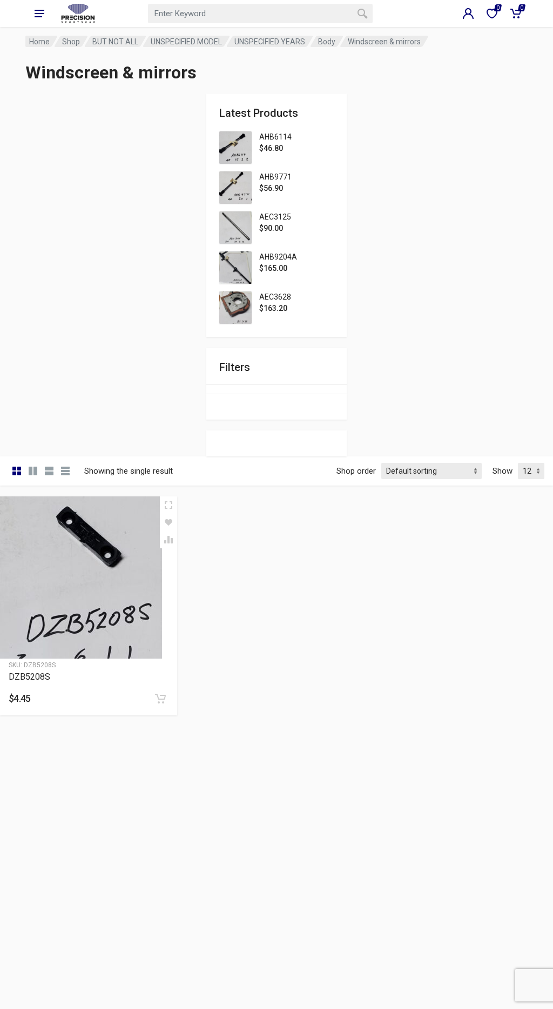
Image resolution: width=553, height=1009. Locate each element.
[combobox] (260, 13)
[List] (49, 471)
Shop (71, 41)
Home (39, 41)
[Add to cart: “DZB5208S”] (160, 698)
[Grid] (17, 471)
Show (502, 471)
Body (326, 41)
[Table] (65, 471)
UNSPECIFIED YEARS (269, 41)
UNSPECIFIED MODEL (186, 41)
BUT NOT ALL (115, 41)
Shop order (356, 471)
